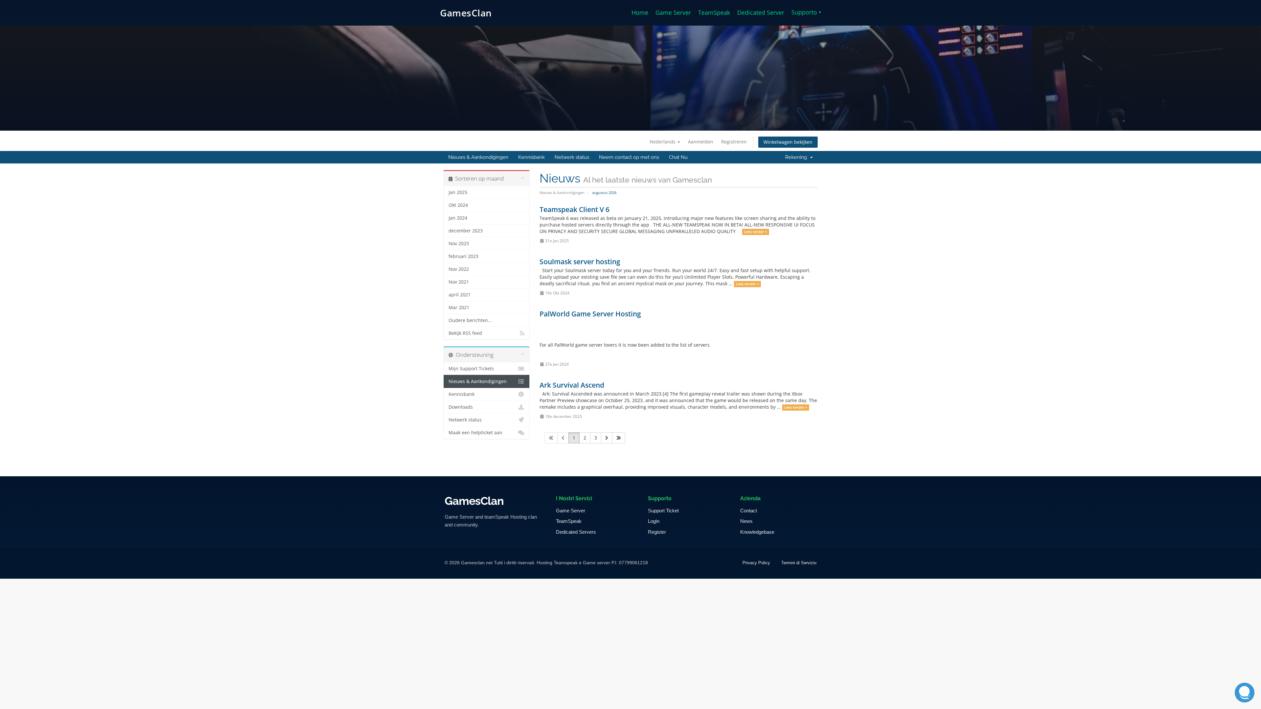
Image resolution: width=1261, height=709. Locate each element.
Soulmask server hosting (580, 261)
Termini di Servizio (798, 562)
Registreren (734, 142)
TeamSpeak (714, 12)
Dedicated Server (760, 12)
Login (653, 521)
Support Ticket (663, 510)
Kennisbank (531, 157)
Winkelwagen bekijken (787, 142)
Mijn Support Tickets (471, 369)
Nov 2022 (459, 269)
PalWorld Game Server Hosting (590, 313)
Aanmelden (700, 142)
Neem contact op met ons (629, 157)
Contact (748, 510)
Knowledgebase (757, 532)
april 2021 (460, 295)
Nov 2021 (459, 282)
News (746, 521)
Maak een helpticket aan (475, 433)
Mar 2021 (459, 308)
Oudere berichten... (470, 320)
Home (639, 12)
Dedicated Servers (576, 532)
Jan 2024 (458, 218)
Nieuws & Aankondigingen (478, 157)
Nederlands (663, 142)
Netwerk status (572, 157)
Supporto (806, 12)
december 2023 (466, 231)
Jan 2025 (458, 192)
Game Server (673, 12)
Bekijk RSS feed (465, 333)
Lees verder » (755, 231)
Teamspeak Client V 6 (574, 209)
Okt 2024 (458, 205)
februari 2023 (463, 256)
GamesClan (466, 13)
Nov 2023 (459, 244)
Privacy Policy (756, 562)
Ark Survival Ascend (572, 385)
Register (657, 532)
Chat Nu (678, 157)
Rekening (797, 157)
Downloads (461, 407)
